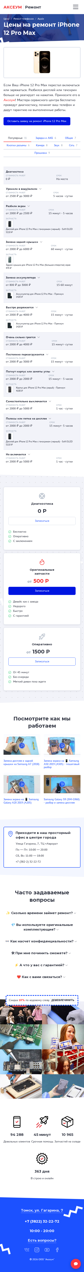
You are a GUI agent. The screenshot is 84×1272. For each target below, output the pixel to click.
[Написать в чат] (76, 1264)
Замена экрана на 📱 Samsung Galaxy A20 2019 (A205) (21, 801)
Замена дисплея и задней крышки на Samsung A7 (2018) (21, 762)
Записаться (42, 520)
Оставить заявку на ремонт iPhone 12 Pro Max (36, 121)
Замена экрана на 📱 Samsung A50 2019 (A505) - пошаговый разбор (62, 764)
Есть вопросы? (42, 1240)
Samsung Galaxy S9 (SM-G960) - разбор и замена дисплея (62, 801)
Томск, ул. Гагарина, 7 (42, 1210)
